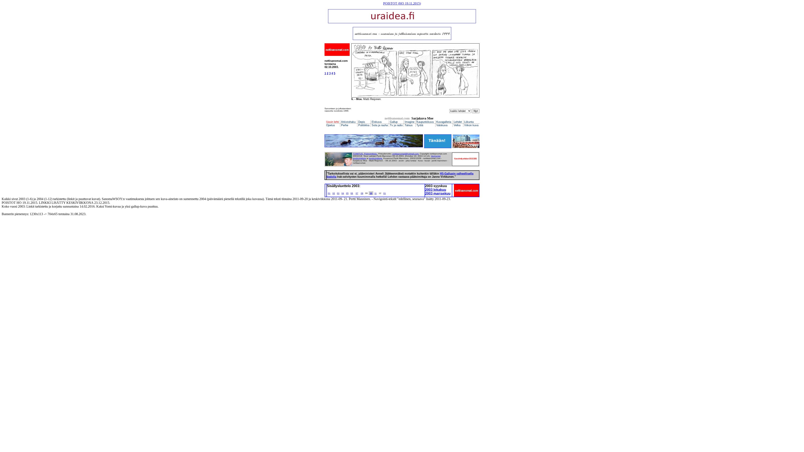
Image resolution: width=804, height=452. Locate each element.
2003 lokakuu (435, 189)
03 (338, 193)
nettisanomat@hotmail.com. (405, 154)
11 (375, 193)
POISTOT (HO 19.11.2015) (402, 3)
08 (362, 193)
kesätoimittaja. (376, 158)
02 (333, 193)
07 (357, 193)
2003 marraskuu (438, 193)
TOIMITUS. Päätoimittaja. (365, 154)
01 (329, 193)
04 (342, 193)
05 (347, 193)
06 (351, 193)
